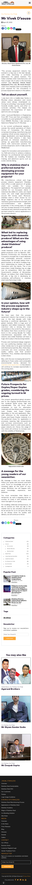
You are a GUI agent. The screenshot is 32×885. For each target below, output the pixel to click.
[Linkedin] (14, 28)
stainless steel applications (10, 365)
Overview (4, 783)
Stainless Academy (7, 807)
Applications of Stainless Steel (10, 805)
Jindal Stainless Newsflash (11, 556)
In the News (4, 824)
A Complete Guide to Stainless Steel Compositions (18, 577)
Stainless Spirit (10, 551)
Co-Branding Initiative (7, 813)
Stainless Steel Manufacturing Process (12, 802)
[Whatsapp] (8, 28)
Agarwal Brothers (10, 689)
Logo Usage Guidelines (8, 797)
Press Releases (5, 826)
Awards (3, 834)
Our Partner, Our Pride (9, 14)
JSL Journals (10, 546)
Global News (8, 553)
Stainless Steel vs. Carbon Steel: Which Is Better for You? (18, 600)
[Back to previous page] (28, 12)
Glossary (4, 832)
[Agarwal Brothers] (16, 670)
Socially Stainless (11, 548)
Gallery (3, 837)
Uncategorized (8, 566)
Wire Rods (4, 816)
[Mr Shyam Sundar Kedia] (16, 709)
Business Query (5, 845)
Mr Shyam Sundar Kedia (13, 727)
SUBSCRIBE (9, 638)
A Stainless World (9, 541)
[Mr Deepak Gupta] (16, 747)
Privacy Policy (26, 876)
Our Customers (5, 791)
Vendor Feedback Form (8, 851)
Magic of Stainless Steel (8, 810)
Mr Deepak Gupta (10, 765)
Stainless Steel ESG (7, 789)
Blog (2, 829)
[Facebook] (3, 28)
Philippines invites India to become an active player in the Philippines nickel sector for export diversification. (19, 589)
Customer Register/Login (9, 848)
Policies (3, 794)
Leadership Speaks (9, 558)
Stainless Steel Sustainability (9, 786)
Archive (7, 618)
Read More (14, 582)
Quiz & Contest (8, 563)
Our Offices (4, 842)
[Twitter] (5, 28)
